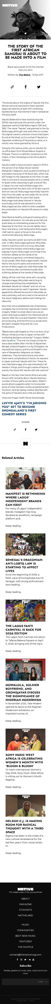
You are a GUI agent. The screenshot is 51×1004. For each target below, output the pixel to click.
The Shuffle (25, 947)
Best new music (25, 936)
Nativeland (25, 915)
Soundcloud (29, 960)
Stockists (25, 910)
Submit (41, 982)
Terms (32, 1001)
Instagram (21, 960)
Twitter (25, 960)
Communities (25, 930)
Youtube (33, 960)
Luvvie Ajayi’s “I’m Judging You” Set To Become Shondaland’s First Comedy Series (24, 408)
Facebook (17, 960)
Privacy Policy (22, 1001)
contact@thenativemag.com (25, 954)
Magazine (25, 904)
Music (25, 924)
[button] (25, 33)
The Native (24, 75)
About (25, 898)
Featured (25, 941)
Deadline (11, 340)
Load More (25, 865)
